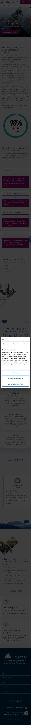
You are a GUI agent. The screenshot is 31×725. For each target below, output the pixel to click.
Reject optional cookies (15, 384)
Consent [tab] (5, 344)
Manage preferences (14, 378)
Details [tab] (15, 344)
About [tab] (25, 344)
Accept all (15, 373)
